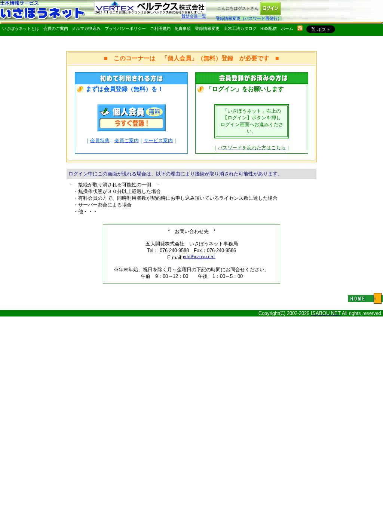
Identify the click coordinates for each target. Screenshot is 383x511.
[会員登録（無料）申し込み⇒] (131, 129)
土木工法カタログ (240, 28)
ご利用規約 (160, 28)
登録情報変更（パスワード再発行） (249, 18)
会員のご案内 (55, 28)
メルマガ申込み (86, 28)
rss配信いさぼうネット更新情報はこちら (300, 28)
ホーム (287, 28)
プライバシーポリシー (125, 28)
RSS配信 (268, 28)
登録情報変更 (207, 28)
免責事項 (182, 28)
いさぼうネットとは (20, 28)
